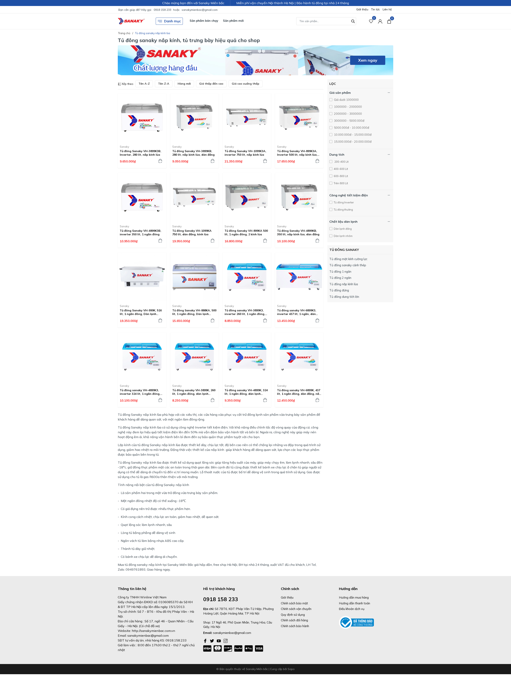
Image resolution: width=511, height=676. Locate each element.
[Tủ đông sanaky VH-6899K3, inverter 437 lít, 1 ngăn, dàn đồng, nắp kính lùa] (299, 277)
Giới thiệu (362, 9)
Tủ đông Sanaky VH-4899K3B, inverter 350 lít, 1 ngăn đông (140, 232)
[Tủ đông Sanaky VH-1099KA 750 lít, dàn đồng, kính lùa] (194, 197)
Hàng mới (184, 83)
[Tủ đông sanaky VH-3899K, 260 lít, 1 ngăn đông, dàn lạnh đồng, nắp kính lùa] (194, 357)
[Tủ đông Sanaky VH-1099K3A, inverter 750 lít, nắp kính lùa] (247, 117)
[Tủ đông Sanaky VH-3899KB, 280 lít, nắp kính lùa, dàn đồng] (194, 117)
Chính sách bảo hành (295, 626)
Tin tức (375, 9)
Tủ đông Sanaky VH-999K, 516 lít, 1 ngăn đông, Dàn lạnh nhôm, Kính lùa (141, 312)
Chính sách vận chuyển (296, 609)
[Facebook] (205, 640)
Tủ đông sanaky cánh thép (347, 265)
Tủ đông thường (343, 209)
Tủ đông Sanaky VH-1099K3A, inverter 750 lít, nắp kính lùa (245, 152)
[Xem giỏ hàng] (389, 21)
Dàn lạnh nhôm (345, 236)
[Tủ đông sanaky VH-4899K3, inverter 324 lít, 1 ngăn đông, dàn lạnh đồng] (142, 357)
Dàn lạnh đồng (342, 228)
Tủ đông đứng (339, 290)
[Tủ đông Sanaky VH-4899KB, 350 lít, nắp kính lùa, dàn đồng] (299, 197)
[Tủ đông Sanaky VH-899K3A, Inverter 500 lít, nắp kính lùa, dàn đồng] (299, 117)
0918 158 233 (162, 10)
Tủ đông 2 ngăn (340, 278)
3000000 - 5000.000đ (348, 121)
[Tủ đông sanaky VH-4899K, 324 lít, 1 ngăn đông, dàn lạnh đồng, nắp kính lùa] (247, 357)
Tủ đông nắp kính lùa (343, 284)
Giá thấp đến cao (211, 83)
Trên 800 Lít (340, 183)
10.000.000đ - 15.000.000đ (352, 135)
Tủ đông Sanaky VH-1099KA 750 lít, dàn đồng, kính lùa (192, 232)
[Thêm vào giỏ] (160, 161)
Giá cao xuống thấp (245, 83)
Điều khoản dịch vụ (351, 609)
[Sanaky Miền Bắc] (131, 21)
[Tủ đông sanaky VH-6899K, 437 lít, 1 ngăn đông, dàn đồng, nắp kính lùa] (299, 357)
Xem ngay (367, 60)
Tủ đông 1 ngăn (340, 271)
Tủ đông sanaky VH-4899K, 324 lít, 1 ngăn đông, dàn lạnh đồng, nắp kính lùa (246, 392)
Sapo (291, 669)
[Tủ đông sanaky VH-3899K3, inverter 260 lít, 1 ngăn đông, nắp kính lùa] (247, 277)
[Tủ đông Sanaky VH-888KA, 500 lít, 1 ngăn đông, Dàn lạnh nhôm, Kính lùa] (194, 277)
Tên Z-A (163, 83)
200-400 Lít (341, 161)
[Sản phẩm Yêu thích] (371, 21)
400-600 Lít (340, 168)
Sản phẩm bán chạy (204, 21)
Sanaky (124, 146)
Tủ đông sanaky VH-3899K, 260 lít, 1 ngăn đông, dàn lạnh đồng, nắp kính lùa (193, 392)
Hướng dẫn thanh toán (354, 603)
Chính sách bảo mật (294, 603)
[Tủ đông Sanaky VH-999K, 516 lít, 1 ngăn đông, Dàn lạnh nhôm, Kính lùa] (142, 277)
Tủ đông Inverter (343, 202)
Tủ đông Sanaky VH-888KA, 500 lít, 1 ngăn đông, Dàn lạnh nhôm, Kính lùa (194, 312)
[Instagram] (226, 640)
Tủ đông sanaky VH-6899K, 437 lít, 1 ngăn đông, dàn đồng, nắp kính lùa (299, 392)
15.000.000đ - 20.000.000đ (352, 142)
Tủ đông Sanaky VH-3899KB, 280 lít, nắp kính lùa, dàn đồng (193, 152)
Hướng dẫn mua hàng (354, 597)
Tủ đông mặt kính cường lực (348, 259)
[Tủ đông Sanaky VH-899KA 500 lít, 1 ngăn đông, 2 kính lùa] (247, 197)
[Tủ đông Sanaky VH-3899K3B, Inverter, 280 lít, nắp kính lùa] (142, 117)
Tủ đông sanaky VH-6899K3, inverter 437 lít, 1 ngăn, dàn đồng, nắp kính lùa (296, 312)
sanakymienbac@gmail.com (200, 10)
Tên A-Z (144, 83)
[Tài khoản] (380, 21)
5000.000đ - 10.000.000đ (351, 128)
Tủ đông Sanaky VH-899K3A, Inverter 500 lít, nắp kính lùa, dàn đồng (297, 152)
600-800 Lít (340, 176)
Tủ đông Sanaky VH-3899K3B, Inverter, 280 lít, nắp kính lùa (140, 152)
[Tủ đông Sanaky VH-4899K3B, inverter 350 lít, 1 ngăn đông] (142, 197)
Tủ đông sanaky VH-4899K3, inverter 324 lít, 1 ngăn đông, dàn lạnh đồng (140, 392)
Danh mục (172, 21)
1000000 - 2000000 (347, 107)
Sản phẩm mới (233, 21)
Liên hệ (387, 9)
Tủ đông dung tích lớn (344, 297)
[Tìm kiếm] (353, 21)
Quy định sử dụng (293, 615)
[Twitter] (212, 640)
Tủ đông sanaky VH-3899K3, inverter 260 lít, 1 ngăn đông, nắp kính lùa (245, 312)
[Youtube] (219, 640)
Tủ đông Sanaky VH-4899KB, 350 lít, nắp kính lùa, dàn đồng (298, 232)
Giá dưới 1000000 (346, 100)
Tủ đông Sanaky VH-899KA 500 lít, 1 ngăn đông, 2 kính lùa (246, 232)
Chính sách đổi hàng (294, 620)
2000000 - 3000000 (347, 114)
